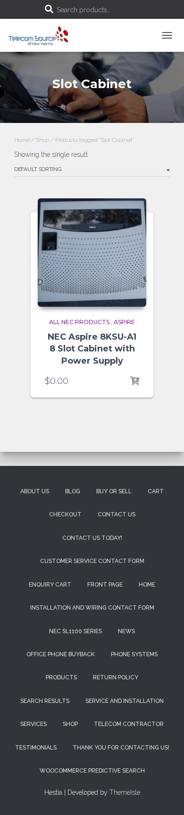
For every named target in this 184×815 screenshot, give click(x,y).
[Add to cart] (134, 381)
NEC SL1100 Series (75, 631)
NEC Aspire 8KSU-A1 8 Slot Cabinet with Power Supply (92, 349)
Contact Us (116, 514)
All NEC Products (79, 322)
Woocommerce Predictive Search (92, 770)
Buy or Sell (114, 491)
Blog (72, 491)
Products (61, 677)
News (126, 631)
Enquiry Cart (50, 584)
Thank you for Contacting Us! (121, 747)
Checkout (65, 514)
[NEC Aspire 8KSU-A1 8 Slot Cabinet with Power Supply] (92, 252)
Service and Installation (124, 701)
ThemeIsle (124, 792)
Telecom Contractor (129, 724)
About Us (34, 491)
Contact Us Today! (92, 538)
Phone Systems (134, 654)
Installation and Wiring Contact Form (92, 607)
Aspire (124, 322)
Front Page (105, 584)
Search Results (44, 701)
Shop (42, 140)
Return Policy (115, 677)
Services (33, 724)
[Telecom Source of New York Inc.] (43, 35)
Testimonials (36, 747)
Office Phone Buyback (60, 654)
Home (22, 140)
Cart (156, 491)
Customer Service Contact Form (92, 561)
